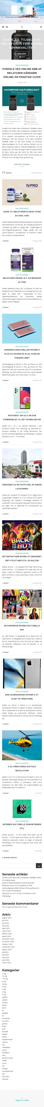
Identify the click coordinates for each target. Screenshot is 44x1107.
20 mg (4, 984)
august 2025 (6, 918)
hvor (3, 1029)
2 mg (4, 981)
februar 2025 (7, 934)
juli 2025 (5, 920)
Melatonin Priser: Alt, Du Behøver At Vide (17, 885)
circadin (5, 1002)
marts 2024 (6, 963)
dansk (4, 1005)
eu (3, 1016)
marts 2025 (6, 931)
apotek (4, 997)
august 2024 (6, 949)
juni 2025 (5, 923)
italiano (4, 1034)
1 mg (4, 973)
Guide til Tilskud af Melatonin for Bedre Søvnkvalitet (22, 43)
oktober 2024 (7, 944)
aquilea (4, 1000)
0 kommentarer (36, 173)
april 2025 (6, 928)
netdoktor (6, 1053)
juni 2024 (5, 955)
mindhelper (6, 1047)
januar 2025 (6, 936)
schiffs (4, 1060)
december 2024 (8, 939)
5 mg (4, 992)
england (5, 1013)
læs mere (22, 53)
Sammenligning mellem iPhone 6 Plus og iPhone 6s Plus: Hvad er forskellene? (22, 354)
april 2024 (6, 960)
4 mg (4, 989)
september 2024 (8, 947)
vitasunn (5, 1079)
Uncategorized (22, 35)
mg (3, 1045)
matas (4, 1037)
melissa (5, 1042)
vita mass (5, 1076)
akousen (9, 173)
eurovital (5, 1021)
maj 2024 (5, 957)
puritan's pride (7, 1058)
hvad (4, 1026)
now (3, 1055)
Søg (38, 866)
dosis (4, 1008)
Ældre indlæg (10, 857)
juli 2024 (5, 952)
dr (3, 1010)
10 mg (4, 976)
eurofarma (6, 1018)
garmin (4, 1024)
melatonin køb (7, 1039)
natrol (4, 1050)
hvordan (5, 1031)
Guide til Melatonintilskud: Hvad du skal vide (18, 883)
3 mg (4, 987)
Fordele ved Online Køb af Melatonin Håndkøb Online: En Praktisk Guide (22, 73)
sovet (4, 1063)
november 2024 (8, 941)
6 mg (4, 994)
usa (3, 1074)
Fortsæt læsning (22, 164)
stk (3, 1066)
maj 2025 (5, 926)
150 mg (5, 979)
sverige (5, 1068)
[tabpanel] (22, 45)
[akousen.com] (22, 10)
